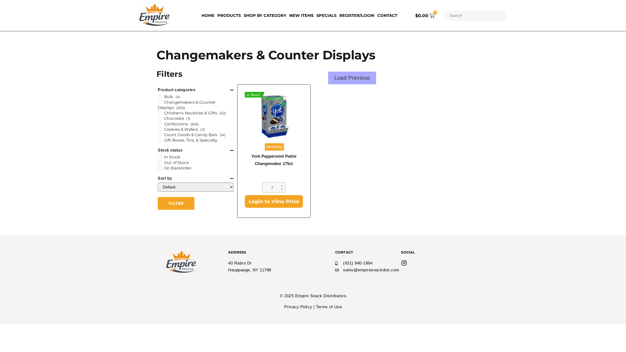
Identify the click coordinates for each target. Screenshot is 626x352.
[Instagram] (404, 263)
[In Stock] (160, 157)
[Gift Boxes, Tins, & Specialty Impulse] (160, 140)
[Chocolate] (160, 118)
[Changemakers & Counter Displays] (160, 102)
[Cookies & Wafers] (160, 129)
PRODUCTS (229, 15)
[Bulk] (160, 97)
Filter (176, 203)
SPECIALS (326, 15)
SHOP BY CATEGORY (265, 15)
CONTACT (387, 15)
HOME (207, 15)
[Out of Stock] (160, 162)
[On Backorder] (160, 168)
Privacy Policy (298, 307)
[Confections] (160, 124)
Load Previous (352, 78)
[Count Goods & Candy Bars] (160, 134)
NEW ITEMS (301, 15)
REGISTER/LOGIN (356, 15)
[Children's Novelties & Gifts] (160, 113)
